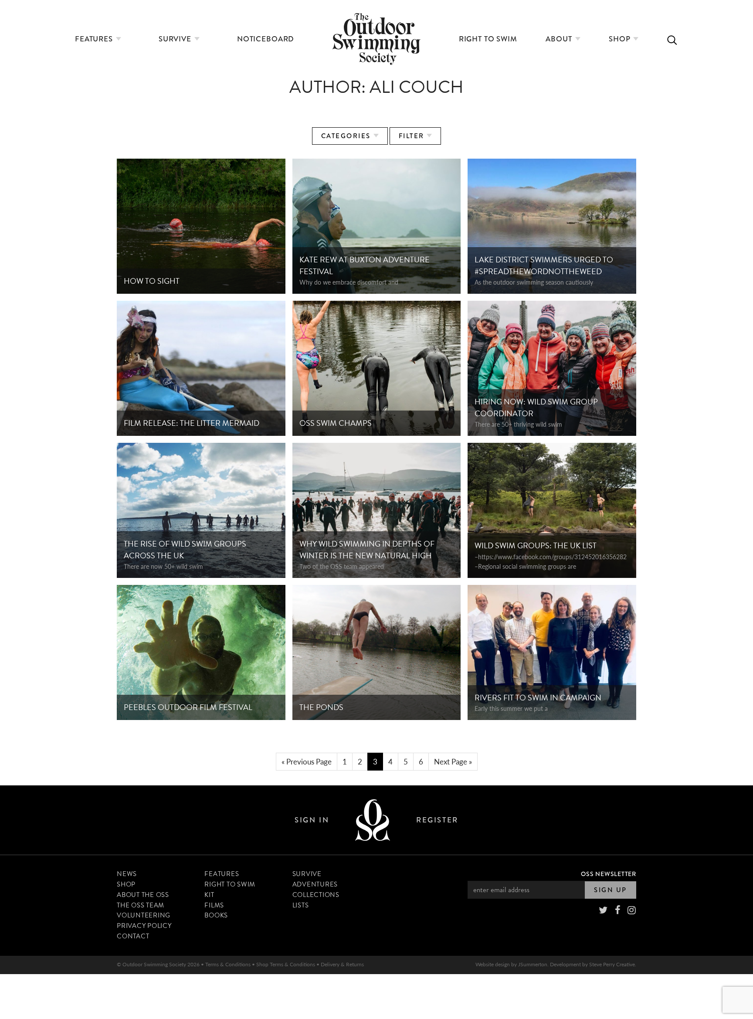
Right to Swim (488, 39)
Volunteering (143, 915)
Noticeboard (265, 39)
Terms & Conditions (228, 964)
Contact (133, 936)
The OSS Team (140, 905)
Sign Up (610, 890)
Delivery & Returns (342, 964)
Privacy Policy (144, 926)
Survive (176, 39)
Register (437, 820)
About (560, 39)
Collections (315, 895)
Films (214, 905)
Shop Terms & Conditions (285, 964)
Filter (413, 136)
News (127, 874)
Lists (300, 905)
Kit (209, 895)
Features (95, 39)
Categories (347, 136)
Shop (620, 39)
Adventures (315, 884)
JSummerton (532, 964)
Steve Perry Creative (612, 964)
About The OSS (143, 895)
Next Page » (453, 761)
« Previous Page (307, 761)
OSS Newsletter (608, 874)
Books (216, 915)
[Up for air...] (372, 820)
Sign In (312, 820)
